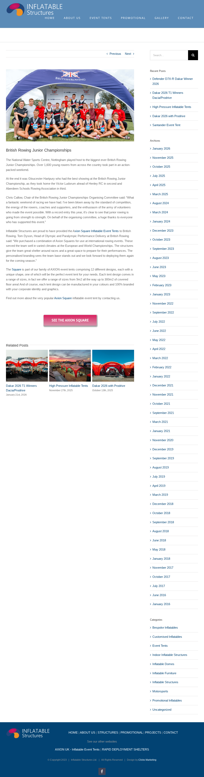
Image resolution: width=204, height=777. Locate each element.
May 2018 (158, 549)
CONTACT (171, 732)
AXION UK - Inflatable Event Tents (77, 749)
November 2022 (162, 303)
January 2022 (161, 376)
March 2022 (160, 358)
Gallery (34, 366)
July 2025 (158, 175)
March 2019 (160, 494)
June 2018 (159, 540)
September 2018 (163, 522)
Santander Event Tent (166, 125)
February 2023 (161, 285)
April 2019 (158, 485)
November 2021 (162, 394)
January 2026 (161, 148)
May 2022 (158, 340)
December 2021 (162, 385)
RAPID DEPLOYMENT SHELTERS (125, 749)
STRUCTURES (108, 732)
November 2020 (162, 440)
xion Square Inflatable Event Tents (97, 231)
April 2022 (158, 349)
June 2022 (159, 330)
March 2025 (160, 194)
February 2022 (161, 367)
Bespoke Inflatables (165, 627)
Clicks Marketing (147, 759)
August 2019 (160, 467)
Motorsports (160, 691)
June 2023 (159, 267)
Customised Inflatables (167, 636)
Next (128, 53)
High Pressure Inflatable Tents (63, 366)
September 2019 (163, 458)
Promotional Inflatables (167, 700)
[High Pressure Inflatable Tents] (70, 366)
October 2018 (161, 513)
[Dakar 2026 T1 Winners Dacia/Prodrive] (27, 366)
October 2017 (161, 576)
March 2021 (160, 421)
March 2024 (160, 212)
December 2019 (162, 449)
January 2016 (161, 604)
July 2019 (158, 476)
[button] (11, 373)
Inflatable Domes (163, 664)
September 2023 (163, 248)
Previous (115, 53)
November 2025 (162, 157)
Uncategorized (161, 709)
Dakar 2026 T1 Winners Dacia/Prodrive (20, 366)
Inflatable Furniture (164, 673)
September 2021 (163, 412)
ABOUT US (87, 732)
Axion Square (63, 298)
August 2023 (160, 258)
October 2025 (161, 166)
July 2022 (158, 321)
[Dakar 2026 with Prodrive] (113, 366)
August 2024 (160, 203)
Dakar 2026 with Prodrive (106, 366)
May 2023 (158, 276)
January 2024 (161, 221)
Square (16, 269)
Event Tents (160, 645)
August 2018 (160, 531)
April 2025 (158, 185)
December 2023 (162, 230)
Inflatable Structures (165, 682)
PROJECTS (153, 732)
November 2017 (162, 567)
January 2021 (161, 431)
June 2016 (159, 595)
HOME (73, 732)
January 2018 (161, 558)
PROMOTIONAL (132, 732)
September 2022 (163, 312)
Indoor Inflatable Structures (169, 654)
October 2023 (161, 239)
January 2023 (161, 294)
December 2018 (162, 504)
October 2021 (161, 403)
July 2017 (158, 586)
